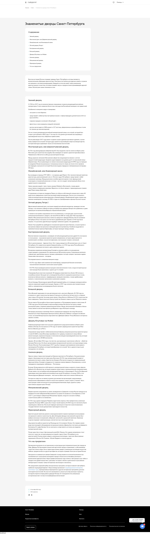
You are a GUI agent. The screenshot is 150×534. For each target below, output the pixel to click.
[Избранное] (113, 2)
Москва (27, 514)
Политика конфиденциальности (98, 526)
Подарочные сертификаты (32, 518)
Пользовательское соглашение (117, 526)
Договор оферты (83, 526)
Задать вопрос (30, 527)
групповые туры (33, 469)
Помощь (81, 509)
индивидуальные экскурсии (74, 467)
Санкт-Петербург (29, 509)
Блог (80, 514)
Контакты (81, 518)
